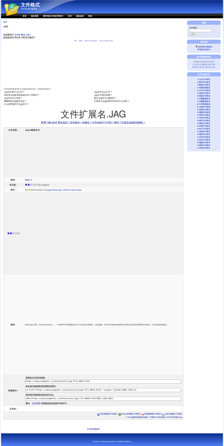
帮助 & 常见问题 (157, 417)
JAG (75, 40)
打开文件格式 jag (175, 417)
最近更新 (34, 15)
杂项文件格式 (204, 147)
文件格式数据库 (93, 429)
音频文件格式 (204, 109)
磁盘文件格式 (204, 142)
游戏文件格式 (204, 145)
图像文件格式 (204, 95)
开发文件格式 (204, 136)
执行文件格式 (204, 128)
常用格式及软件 (203, 49)
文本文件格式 (204, 79)
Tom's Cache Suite (106, 40)
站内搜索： (194, 27)
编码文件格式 (204, 134)
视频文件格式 (204, 112)
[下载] (45, 189)
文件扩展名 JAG (22, 34)
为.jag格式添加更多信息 (138, 417)
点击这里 (36, 403)
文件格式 (30, 4)
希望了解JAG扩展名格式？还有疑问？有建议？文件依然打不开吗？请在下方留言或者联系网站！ (93, 122)
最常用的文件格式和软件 (53, 15)
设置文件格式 (204, 125)
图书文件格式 (204, 82)
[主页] (10, 17)
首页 (24, 15)
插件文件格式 (204, 120)
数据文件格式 (204, 84)
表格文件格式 (204, 93)
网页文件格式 (204, 115)
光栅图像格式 (204, 101)
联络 (90, 15)
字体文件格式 (204, 117)
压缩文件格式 (204, 131)
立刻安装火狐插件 (204, 46)
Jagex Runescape (90, 40)
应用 (70, 15)
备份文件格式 (204, 139)
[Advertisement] (93, 63)
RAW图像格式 (204, 104)
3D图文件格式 (204, 106)
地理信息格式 (204, 87)
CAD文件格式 (204, 90)
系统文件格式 (204, 123)
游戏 (80, 40)
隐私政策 (80, 15)
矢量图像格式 (204, 98)
